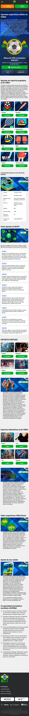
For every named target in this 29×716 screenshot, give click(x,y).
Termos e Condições (5, 691)
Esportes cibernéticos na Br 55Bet (20, 10)
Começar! (7, 115)
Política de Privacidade (6, 693)
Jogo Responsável (5, 689)
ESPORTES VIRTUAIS (6, 10)
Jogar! (7, 446)
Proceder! (7, 356)
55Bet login (17, 259)
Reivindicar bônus (16, 67)
